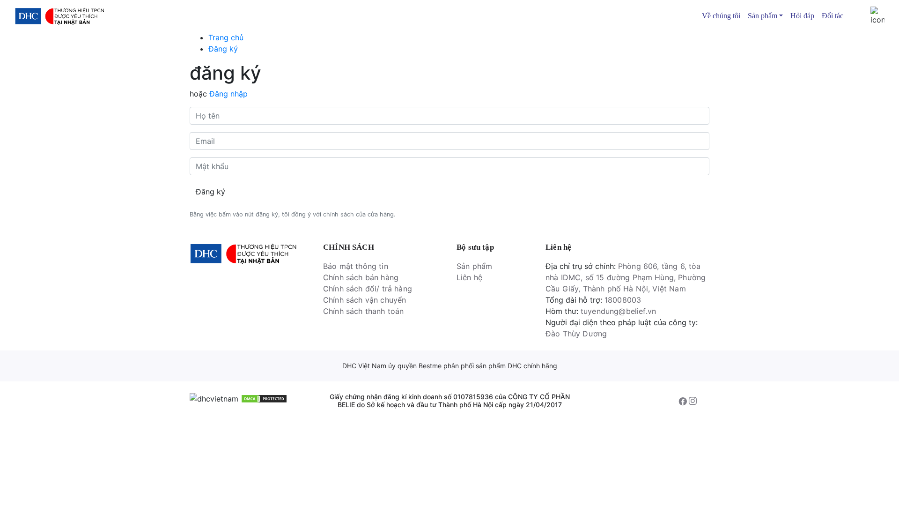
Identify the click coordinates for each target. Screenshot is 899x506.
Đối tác (832, 16)
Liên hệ (469, 277)
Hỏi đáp (802, 16)
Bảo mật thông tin (355, 266)
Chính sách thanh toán (363, 311)
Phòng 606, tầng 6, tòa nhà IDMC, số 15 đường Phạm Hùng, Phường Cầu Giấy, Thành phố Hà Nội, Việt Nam (625, 277)
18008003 (622, 300)
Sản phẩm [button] (762, 16)
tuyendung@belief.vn (618, 311)
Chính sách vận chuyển (364, 300)
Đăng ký (223, 48)
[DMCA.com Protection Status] (264, 398)
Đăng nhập (228, 93)
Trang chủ (225, 37)
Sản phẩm (474, 266)
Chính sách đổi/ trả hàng (367, 288)
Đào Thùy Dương (576, 333)
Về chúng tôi (721, 16)
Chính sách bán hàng (360, 277)
